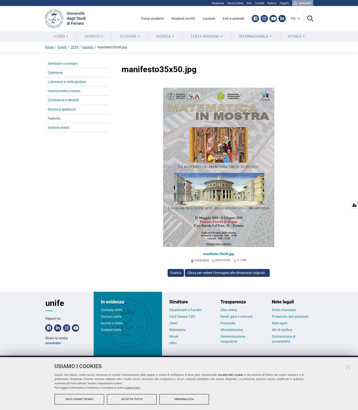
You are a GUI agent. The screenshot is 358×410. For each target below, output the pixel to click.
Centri (173, 323)
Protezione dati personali (290, 317)
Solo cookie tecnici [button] (79, 399)
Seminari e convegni (62, 64)
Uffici (173, 343)
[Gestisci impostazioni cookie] (354, 205)
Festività (54, 118)
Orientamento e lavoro (64, 91)
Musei (173, 336)
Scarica (175, 273)
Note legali (279, 323)
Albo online (228, 310)
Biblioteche (177, 330)
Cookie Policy (132, 387)
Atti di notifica (282, 330)
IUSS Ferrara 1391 (182, 317)
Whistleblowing (231, 330)
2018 (74, 47)
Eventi (62, 47)
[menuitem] (60, 36)
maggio (87, 47)
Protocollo (227, 323)
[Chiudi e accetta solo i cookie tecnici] (348, 367)
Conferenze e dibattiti (63, 100)
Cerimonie (55, 73)
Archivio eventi (58, 128)
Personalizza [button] (184, 399)
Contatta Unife (111, 310)
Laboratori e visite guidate (67, 82)
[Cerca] (308, 18)
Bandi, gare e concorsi (236, 317)
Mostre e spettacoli (62, 109)
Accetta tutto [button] (132, 399)
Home (49, 47)
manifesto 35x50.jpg (218, 254)
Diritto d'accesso (284, 310)
